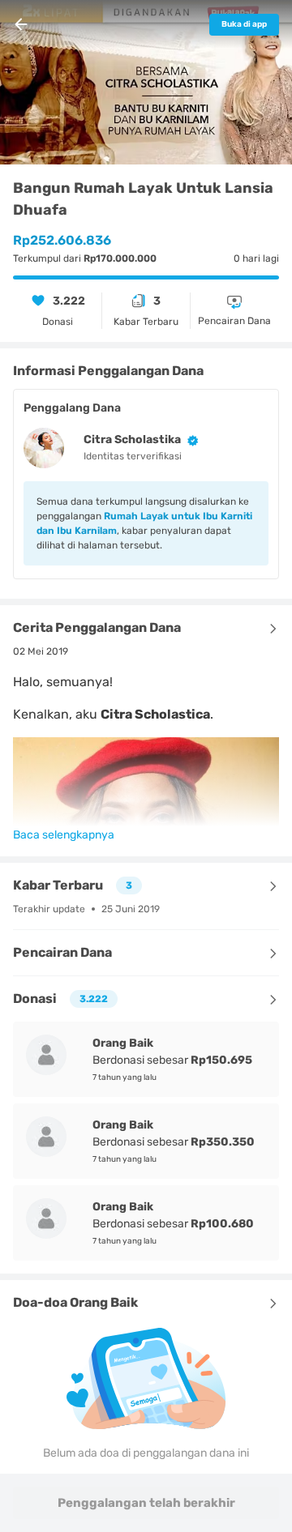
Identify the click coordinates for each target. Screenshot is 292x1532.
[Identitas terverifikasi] (190, 440)
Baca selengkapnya (63, 835)
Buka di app (244, 24)
